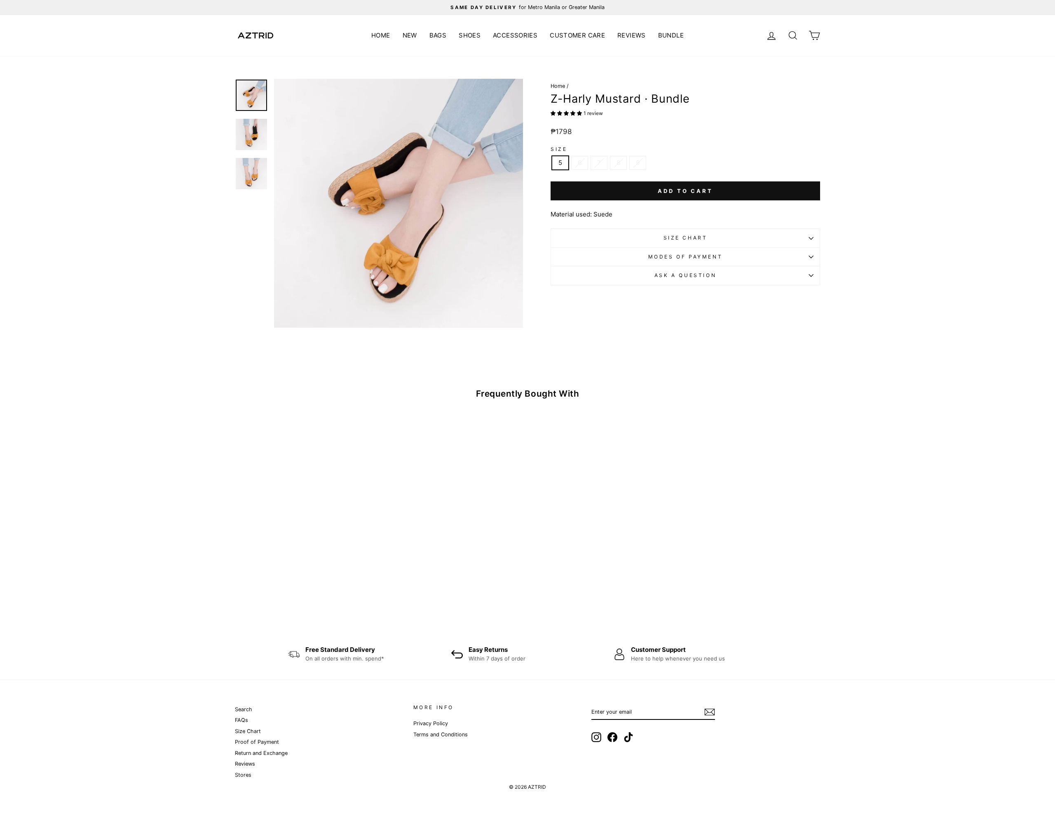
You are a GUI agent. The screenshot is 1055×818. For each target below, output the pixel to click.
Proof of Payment (257, 742)
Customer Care (577, 35)
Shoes (470, 35)
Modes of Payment (685, 257)
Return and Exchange (261, 753)
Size (559, 149)
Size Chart (685, 238)
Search (243, 709)
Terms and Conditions (440, 734)
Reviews (631, 35)
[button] (567, 113)
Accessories (515, 35)
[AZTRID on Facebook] (612, 737)
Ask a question (685, 275)
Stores (243, 775)
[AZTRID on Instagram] (596, 737)
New (410, 35)
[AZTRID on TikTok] (628, 737)
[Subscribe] (709, 712)
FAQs (241, 720)
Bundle (671, 35)
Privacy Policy (430, 723)
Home (380, 35)
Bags (438, 35)
